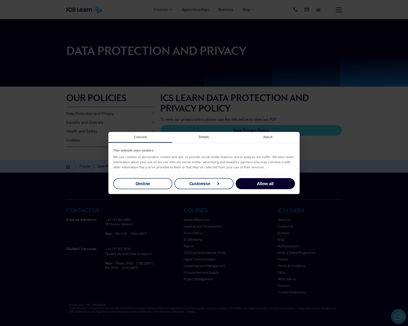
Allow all (265, 183)
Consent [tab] (140, 137)
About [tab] (267, 137)
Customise (199, 183)
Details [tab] (204, 137)
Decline (143, 183)
